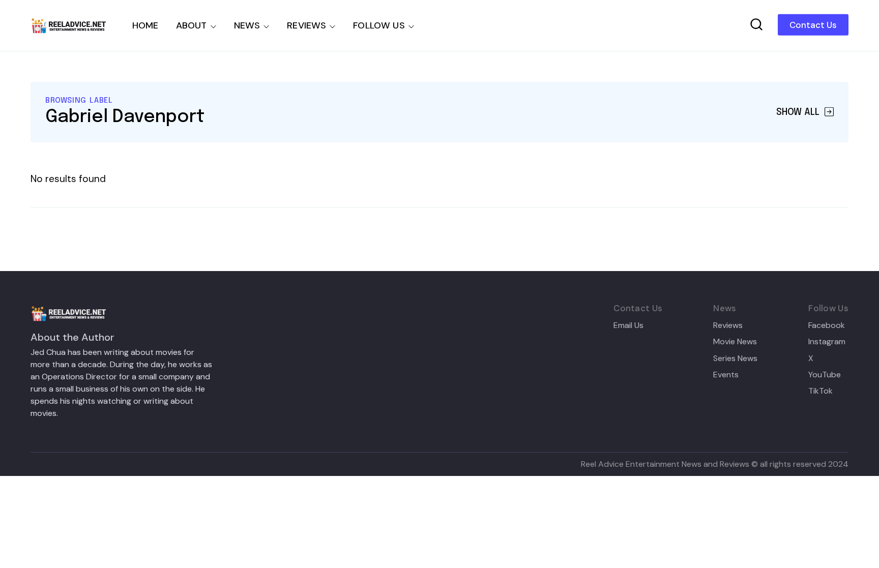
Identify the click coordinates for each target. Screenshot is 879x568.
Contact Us (813, 25)
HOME (145, 25)
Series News (735, 358)
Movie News (735, 341)
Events (726, 374)
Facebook (826, 325)
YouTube (824, 374)
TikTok (820, 391)
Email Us (628, 325)
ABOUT (191, 25)
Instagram (826, 341)
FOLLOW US (379, 25)
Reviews (728, 325)
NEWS (247, 25)
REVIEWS (306, 25)
